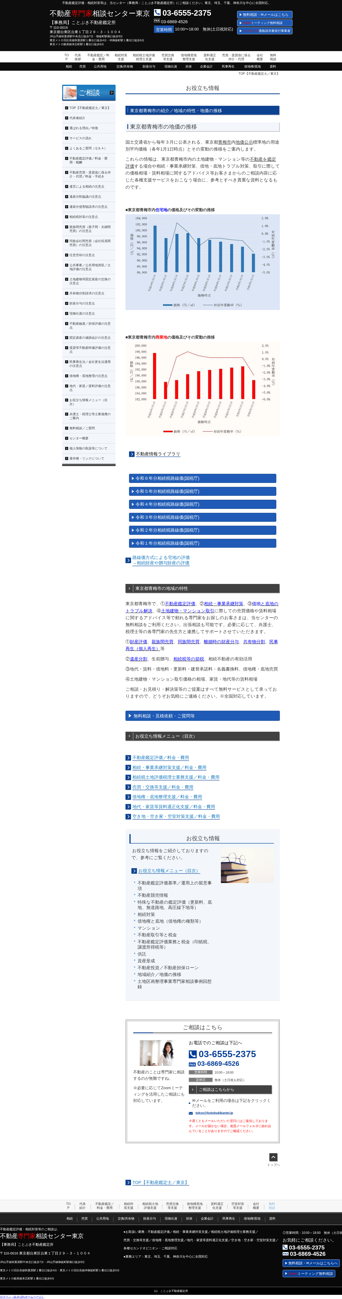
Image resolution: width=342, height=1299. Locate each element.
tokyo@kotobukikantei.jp (214, 1113)
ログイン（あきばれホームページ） (22, 1296)
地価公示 (244, 142)
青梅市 (224, 142)
